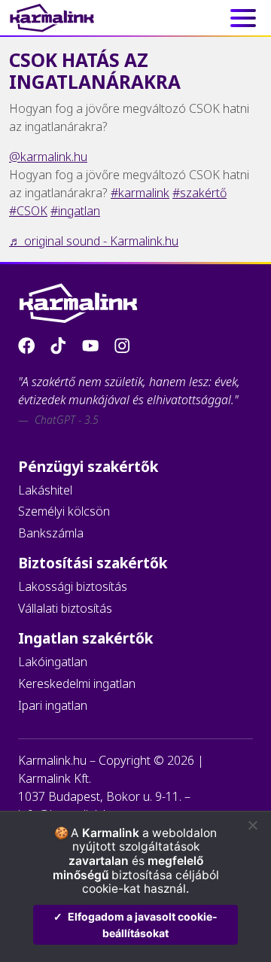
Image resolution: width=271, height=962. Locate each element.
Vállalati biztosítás (65, 608)
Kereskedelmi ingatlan (77, 683)
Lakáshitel (45, 490)
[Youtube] (92, 344)
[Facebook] (28, 344)
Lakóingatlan (52, 661)
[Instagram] (122, 344)
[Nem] (252, 825)
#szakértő (199, 192)
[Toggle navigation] (253, 18)
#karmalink (140, 192)
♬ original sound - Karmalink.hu (93, 241)
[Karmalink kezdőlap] (52, 17)
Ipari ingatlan (52, 705)
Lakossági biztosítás (72, 586)
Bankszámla (51, 533)
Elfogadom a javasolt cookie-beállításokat (143, 924)
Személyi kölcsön (64, 511)
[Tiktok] (59, 344)
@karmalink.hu (48, 156)
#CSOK (28, 210)
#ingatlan (75, 210)
